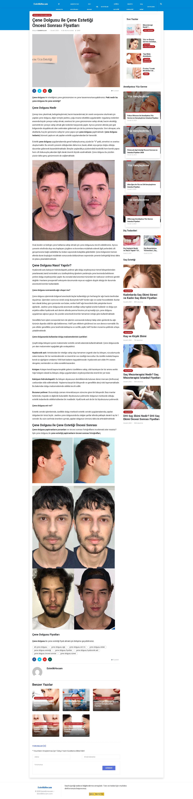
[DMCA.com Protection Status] (96, 794)
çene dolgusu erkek (97, 647)
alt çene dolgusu (40, 647)
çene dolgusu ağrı (58, 647)
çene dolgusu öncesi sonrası (45, 653)
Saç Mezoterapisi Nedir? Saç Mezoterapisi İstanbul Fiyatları (141, 376)
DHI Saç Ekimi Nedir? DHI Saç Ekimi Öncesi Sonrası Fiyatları (141, 417)
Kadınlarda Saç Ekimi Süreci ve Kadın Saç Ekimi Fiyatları (140, 296)
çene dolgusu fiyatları (63, 650)
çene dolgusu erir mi (77, 647)
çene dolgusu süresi (68, 653)
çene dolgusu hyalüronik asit (87, 650)
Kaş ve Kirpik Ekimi (134, 336)
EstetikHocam (42, 30)
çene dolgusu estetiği (42, 650)
